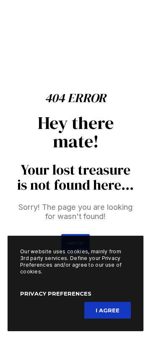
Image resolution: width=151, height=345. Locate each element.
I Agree (108, 310)
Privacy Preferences (55, 293)
